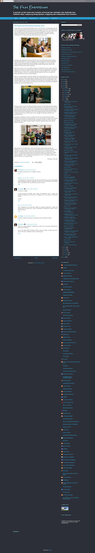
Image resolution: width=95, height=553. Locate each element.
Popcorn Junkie (66, 432)
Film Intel (65, 359)
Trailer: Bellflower (67, 167)
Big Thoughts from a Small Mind (70, 303)
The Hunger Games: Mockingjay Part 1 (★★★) (71, 52)
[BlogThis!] (36, 162)
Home (16, 18)
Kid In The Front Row (68, 399)
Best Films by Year (44, 18)
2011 (64, 87)
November (66, 90)
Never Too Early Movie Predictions (71, 421)
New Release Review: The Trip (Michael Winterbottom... (70, 128)
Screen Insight (66, 443)
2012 (64, 85)
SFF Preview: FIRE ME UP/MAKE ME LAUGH (69, 220)
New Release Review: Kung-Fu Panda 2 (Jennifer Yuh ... (70, 113)
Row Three (65, 440)
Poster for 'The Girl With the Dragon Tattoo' (70, 191)
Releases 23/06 (67, 130)
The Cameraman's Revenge (69, 459)
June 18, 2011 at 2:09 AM (26, 205)
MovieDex (65, 410)
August (65, 96)
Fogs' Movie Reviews (68, 368)
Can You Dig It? (66, 312)
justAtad (65, 397)
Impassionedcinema (67, 388)
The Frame (65, 470)
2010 (64, 257)
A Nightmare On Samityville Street (71, 278)
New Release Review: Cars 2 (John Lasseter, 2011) (70, 116)
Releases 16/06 (67, 175)
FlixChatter (65, 365)
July (65, 98)
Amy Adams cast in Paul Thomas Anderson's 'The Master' (71, 231)
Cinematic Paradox (67, 329)
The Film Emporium (30, 7)
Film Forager (66, 356)
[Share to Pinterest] (41, 162)
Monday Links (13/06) (68, 186)
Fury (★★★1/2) (64, 63)
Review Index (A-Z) (33, 18)
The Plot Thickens (67, 486)
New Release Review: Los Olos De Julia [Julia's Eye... (70, 223)
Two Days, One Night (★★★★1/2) (68, 56)
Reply (19, 173)
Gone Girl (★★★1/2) (65, 69)
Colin (19, 205)
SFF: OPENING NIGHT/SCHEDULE (68, 211)
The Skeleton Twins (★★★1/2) (68, 71)
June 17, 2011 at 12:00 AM (31, 189)
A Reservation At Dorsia (68, 281)
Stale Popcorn (66, 451)
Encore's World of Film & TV (69, 342)
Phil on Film (66, 429)
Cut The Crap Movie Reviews (69, 331)
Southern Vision (66, 446)
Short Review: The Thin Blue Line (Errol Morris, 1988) (71, 110)
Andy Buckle (21, 189)
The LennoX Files (67, 477)
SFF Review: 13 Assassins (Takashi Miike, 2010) (69, 139)
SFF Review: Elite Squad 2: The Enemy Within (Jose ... (71, 165)
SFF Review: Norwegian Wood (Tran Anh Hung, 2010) (70, 162)
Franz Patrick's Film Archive (69, 371)
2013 (64, 83)
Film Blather (66, 350)
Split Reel (65, 448)
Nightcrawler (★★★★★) (66, 49)
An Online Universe (67, 286)
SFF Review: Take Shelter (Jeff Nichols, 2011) (70, 156)
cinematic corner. (67, 326)
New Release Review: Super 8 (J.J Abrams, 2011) (70, 180)
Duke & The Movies (67, 340)
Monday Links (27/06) (68, 120)
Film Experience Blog (68, 353)
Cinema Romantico (67, 320)
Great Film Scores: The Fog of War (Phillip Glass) (70, 107)
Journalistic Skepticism (68, 394)
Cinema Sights (66, 323)
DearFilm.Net (66, 334)
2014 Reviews (23, 18)
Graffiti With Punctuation (68, 383)
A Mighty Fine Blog (67, 276)
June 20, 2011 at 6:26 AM (29, 216)
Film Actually (66, 348)
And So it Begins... (67, 289)
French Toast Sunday (68, 373)
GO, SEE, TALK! (66, 380)
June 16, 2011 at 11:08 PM (28, 178)
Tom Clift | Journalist (68, 494)
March (65, 251)
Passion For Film (67, 427)
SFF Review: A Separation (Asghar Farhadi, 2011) (69, 177)
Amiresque (65, 284)
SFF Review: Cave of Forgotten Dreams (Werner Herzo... (70, 197)
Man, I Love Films (67, 405)
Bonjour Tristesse (67, 309)
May (65, 247)
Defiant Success (66, 337)
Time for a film (66, 492)
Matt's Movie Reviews (68, 407)
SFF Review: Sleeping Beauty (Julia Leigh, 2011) (70, 188)
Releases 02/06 (67, 240)
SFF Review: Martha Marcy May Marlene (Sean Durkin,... (71, 200)
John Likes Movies (67, 391)
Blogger (50, 550)
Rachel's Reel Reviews (68, 438)
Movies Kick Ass (67, 413)
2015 (64, 79)
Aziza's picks (66, 297)
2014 (64, 81)
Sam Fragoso (21, 169)
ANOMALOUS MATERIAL (68, 292)
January (66, 254)
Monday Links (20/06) (68, 150)
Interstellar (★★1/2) (65, 58)
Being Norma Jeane (67, 300)
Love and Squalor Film (68, 402)
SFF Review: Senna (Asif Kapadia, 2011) (69, 132)
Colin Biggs (20, 216)
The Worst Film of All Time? (70, 118)
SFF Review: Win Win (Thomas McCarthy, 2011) (70, 169)
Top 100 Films (55, 18)
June (65, 99)
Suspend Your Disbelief (68, 457)
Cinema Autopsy (67, 318)
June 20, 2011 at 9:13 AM (31, 224)
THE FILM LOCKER (67, 468)
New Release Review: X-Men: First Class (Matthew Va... (70, 234)
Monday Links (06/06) (68, 226)
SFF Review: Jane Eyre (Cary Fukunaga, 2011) (70, 148)
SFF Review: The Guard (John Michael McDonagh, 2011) (70, 203)
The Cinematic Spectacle (68, 462)
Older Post (55, 258)
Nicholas (20, 178)
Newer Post (17, 258)
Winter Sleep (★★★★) (66, 54)
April (65, 249)
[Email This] (35, 162)
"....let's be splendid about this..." (70, 265)
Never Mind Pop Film (68, 418)
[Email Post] (33, 162)
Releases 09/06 (67, 206)
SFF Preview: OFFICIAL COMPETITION (69, 228)
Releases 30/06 (67, 104)
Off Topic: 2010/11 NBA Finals (70, 244)
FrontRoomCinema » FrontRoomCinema (67, 377)
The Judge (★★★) (65, 67)
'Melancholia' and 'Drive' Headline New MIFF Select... (71, 159)
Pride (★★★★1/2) (65, 60)
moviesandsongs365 (67, 416)
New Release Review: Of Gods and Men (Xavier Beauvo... (70, 125)
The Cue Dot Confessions (69, 465)
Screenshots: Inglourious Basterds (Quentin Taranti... (70, 217)
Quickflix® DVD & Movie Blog (70, 435)
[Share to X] (38, 162)
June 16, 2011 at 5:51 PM (29, 169)
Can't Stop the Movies (68, 315)
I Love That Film (66, 386)
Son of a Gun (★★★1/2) (66, 65)
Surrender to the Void (68, 454)
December (66, 88)
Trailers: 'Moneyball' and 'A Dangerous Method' (69, 136)
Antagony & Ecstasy (67, 295)
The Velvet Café (66, 489)
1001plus (65, 267)
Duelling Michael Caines (69, 122)
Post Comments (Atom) (39, 262)
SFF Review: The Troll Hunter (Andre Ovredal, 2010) (70, 208)
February (66, 252)
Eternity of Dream (67, 345)
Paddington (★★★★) (66, 47)
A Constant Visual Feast (68, 270)
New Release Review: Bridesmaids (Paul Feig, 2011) (71, 214)
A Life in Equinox (67, 273)
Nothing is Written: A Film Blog (70, 424)
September (66, 94)
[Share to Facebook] (39, 162)
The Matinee (66, 480)
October (66, 92)
